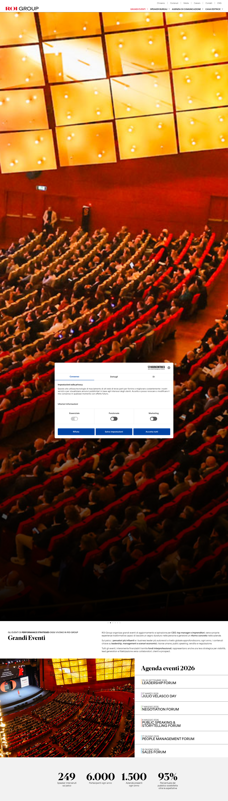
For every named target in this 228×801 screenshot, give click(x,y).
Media (186, 3)
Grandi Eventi (138, 9)
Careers (197, 3)
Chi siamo (161, 3)
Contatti (209, 3)
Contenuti (174, 3)
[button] (1, 315)
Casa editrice (212, 9)
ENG (219, 3)
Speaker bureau (158, 9)
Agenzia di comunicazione (186, 9)
